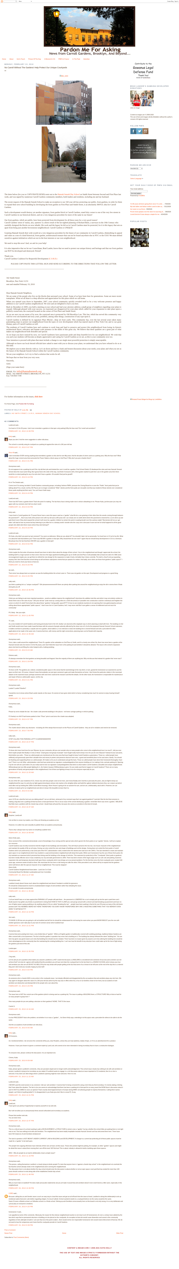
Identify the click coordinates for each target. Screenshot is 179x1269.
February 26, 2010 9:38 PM (21, 1225)
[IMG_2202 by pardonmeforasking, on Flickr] (63, 125)
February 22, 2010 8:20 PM (21, 528)
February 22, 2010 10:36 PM (21, 590)
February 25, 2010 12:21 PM (21, 1095)
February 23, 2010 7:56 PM (21, 730)
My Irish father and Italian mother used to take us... (146, 206)
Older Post (119, 1233)
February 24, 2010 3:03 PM (21, 970)
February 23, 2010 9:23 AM (21, 650)
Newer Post (8, 1233)
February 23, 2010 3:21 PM (21, 680)
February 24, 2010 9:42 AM (21, 791)
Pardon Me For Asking (26, 404)
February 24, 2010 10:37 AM (21, 807)
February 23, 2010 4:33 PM (21, 698)
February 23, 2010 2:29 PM (21, 661)
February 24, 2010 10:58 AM (21, 832)
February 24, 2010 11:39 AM (21, 891)
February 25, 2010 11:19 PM (21, 1156)
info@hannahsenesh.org (29, 371)
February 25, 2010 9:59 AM (21, 1060)
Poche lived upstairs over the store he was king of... (147, 212)
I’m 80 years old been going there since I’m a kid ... (147, 204)
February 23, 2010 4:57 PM (21, 719)
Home (4, 59)
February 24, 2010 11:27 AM (21, 875)
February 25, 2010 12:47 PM (21, 1121)
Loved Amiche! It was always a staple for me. (145, 214)
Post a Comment (9, 1230)
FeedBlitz (142, 195)
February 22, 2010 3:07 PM (21, 447)
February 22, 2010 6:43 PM (21, 493)
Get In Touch (21, 59)
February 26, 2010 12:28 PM (21, 1188)
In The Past (76, 59)
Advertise (86, 59)
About (11, 59)
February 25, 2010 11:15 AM (21, 1076)
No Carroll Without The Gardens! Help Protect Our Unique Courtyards (35, 67)
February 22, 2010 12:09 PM (21, 431)
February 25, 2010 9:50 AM (21, 1028)
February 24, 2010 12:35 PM (21, 951)
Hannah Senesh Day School (69, 194)
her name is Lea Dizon (137, 209)
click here (38, 397)
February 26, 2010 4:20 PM (21, 1206)
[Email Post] (30, 410)
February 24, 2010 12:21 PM (21, 925)
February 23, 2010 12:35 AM (21, 634)
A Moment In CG (49, 59)
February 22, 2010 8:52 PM (21, 544)
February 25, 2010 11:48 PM (21, 1174)
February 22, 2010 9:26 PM (21, 565)
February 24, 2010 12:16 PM (21, 912)
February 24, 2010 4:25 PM (21, 986)
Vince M (11, 452)
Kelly (10, 436)
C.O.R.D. (31, 413)
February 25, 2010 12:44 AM (21, 1009)
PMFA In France (63, 59)
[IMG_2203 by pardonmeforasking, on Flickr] (64, 76)
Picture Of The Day (34, 59)
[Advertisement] (142, 280)
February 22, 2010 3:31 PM (21, 461)
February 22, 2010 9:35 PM (21, 576)
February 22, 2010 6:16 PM (21, 477)
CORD (11, 1193)
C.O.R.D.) (53, 259)
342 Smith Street (19, 413)
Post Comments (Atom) (21, 1237)
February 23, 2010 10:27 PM (21, 742)
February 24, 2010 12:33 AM (21, 772)
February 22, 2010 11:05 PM (21, 615)
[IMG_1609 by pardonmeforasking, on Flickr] (63, 182)
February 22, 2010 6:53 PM (21, 507)
